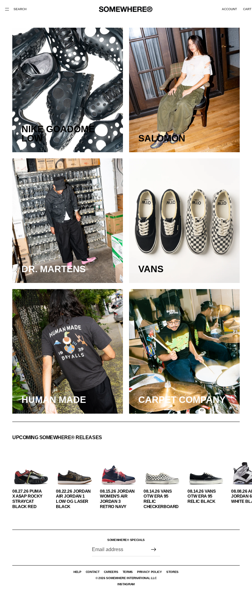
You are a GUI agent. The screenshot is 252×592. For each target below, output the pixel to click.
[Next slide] (233, 479)
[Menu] (7, 9)
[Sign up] (153, 549)
